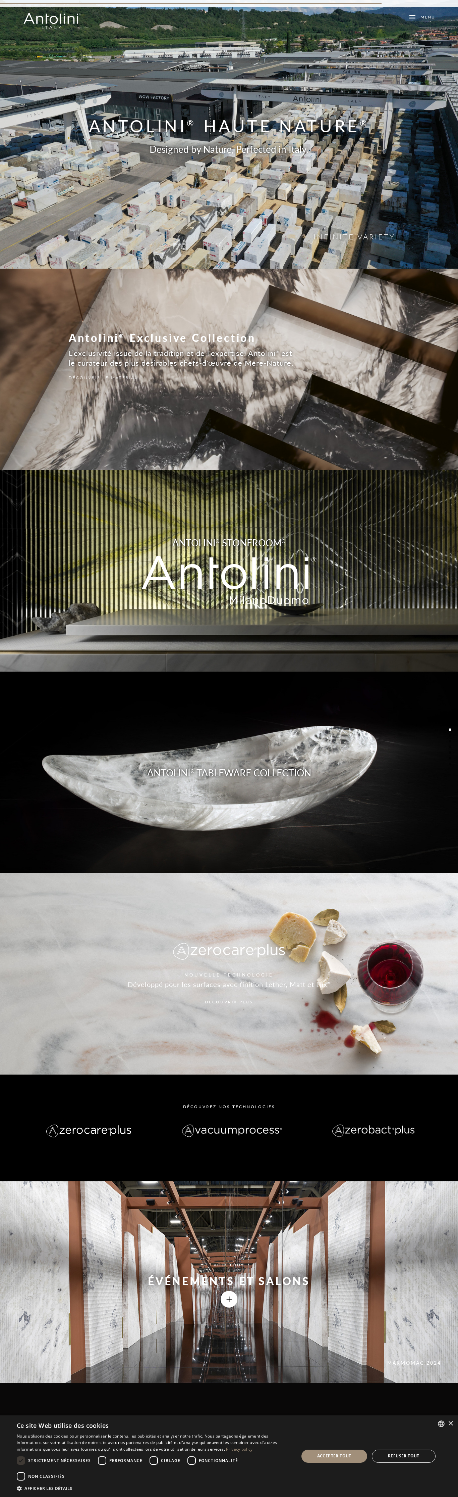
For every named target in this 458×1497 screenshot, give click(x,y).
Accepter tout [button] (334, 1456)
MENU (425, 17)
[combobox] (441, 1423)
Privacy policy (239, 1449)
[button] (153, 1488)
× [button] (450, 1423)
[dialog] (229, 1456)
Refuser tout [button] (403, 1456)
